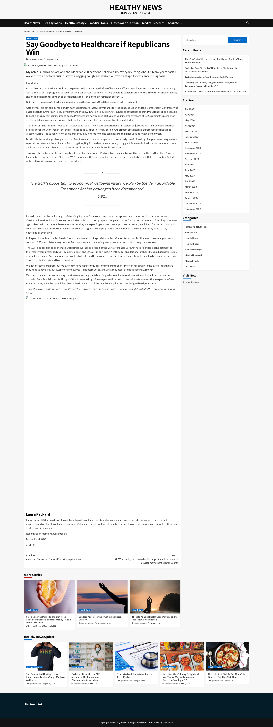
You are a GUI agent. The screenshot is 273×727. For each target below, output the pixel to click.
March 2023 (191, 186)
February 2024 (192, 137)
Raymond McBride (35, 59)
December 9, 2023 (104, 623)
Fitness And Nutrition (125, 23)
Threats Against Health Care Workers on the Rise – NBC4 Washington (154, 618)
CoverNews (153, 722)
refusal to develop (142, 255)
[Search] (247, 22)
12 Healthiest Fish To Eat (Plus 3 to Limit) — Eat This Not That (215, 91)
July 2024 (189, 114)
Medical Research (153, 23)
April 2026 (190, 109)
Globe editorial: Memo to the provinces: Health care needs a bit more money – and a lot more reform (48, 620)
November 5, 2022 (53, 59)
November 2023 (193, 153)
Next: (146, 559)
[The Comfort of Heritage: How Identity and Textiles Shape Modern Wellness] (45, 656)
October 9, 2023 (156, 623)
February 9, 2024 (50, 626)
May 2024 (190, 120)
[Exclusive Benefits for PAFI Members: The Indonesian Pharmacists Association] (91, 656)
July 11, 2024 (140, 681)
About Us (174, 23)
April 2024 (190, 125)
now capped (96, 115)
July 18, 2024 (95, 684)
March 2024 (191, 131)
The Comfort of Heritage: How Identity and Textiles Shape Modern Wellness (214, 61)
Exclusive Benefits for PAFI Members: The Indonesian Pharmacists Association (211, 70)
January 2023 (191, 198)
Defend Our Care (155, 152)
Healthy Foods (53, 23)
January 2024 (191, 142)
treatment (142, 228)
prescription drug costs (134, 242)
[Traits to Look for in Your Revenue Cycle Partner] (136, 656)
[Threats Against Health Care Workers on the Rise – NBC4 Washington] (155, 596)
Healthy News (136, 7)
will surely (171, 251)
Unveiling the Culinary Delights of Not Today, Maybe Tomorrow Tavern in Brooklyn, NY (211, 84)
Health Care (32, 39)
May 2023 (190, 175)
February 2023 (192, 192)
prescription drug (113, 125)
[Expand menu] (181, 23)
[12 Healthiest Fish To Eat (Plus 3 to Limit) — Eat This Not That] (227, 656)
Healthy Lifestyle (76, 23)
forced (70, 238)
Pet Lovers (190, 266)
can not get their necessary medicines (130, 224)
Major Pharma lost (111, 147)
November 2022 (193, 209)
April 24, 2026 (49, 684)
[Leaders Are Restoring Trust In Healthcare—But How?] (102, 596)
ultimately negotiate (101, 139)
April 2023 (190, 181)
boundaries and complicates (82, 220)
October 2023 (192, 159)
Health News (32, 23)
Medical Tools (99, 23)
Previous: (53, 557)
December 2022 (193, 203)
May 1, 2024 (231, 681)
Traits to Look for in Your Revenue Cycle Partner (209, 77)
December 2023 (193, 148)
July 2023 (189, 164)
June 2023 (190, 170)
